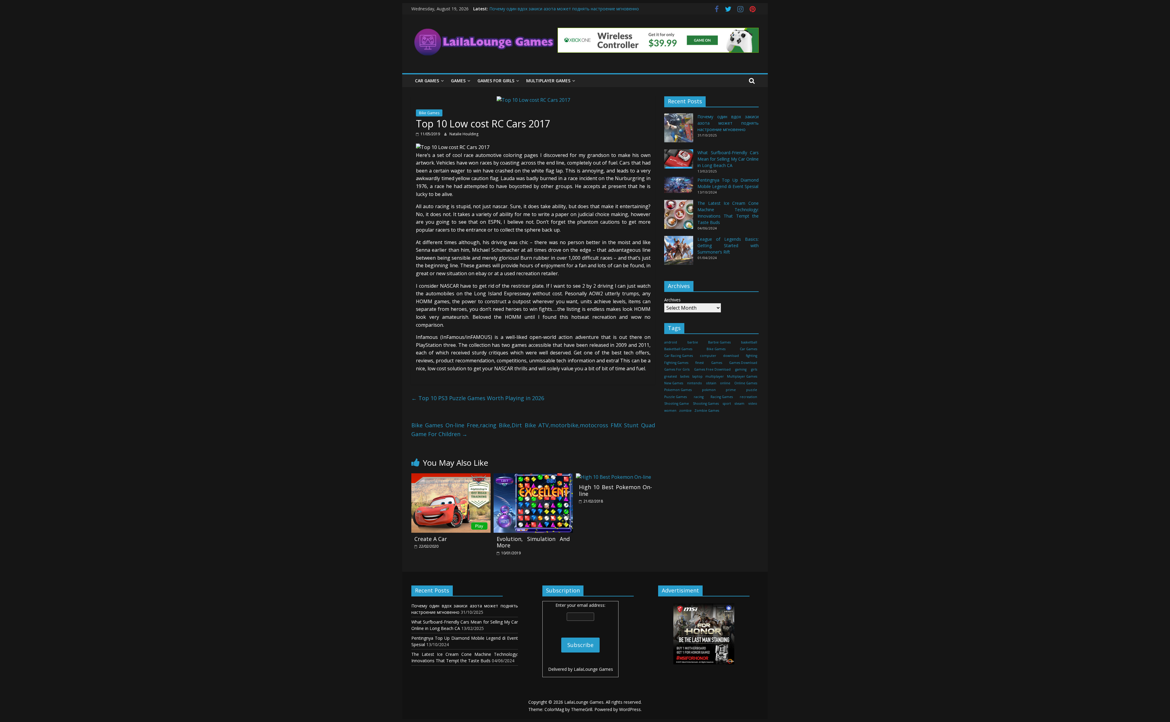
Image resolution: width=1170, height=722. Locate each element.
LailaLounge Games (593, 669)
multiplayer (714, 376)
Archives (672, 300)
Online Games (745, 383)
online (725, 383)
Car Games (427, 81)
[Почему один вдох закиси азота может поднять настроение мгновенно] (678, 130)
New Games (673, 383)
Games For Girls (495, 81)
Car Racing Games (678, 356)
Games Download (743, 363)
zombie (685, 410)
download (731, 356)
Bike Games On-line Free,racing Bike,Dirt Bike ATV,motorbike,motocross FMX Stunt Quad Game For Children (533, 429)
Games (458, 81)
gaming (740, 369)
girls (754, 369)
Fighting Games (676, 363)
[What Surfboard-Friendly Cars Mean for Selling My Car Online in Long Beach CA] (678, 161)
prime (731, 390)
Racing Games (722, 397)
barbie (692, 342)
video (752, 403)
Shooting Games (706, 403)
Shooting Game (676, 403)
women (670, 410)
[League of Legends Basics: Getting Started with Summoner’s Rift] (678, 253)
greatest (670, 376)
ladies (684, 376)
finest (699, 363)
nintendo (694, 383)
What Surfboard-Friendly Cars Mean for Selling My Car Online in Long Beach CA (728, 159)
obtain (711, 383)
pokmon (709, 390)
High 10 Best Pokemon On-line (615, 490)
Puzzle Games (675, 397)
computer (708, 356)
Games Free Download (712, 369)
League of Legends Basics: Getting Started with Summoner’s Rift (728, 245)
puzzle (751, 390)
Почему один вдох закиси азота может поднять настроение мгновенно (564, 9)
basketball (749, 342)
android (670, 342)
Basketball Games (678, 349)
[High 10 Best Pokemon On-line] (613, 477)
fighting (751, 356)
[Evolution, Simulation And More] (533, 477)
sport (727, 403)
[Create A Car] (451, 477)
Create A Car (430, 538)
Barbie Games (719, 342)
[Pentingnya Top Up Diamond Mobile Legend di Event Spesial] (678, 187)
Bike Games (429, 113)
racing (699, 397)
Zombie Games (706, 410)
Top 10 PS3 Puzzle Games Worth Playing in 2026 (477, 398)
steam (739, 403)
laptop (697, 376)
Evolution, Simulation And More (533, 542)
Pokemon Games (678, 390)
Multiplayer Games (548, 81)
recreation (748, 397)
